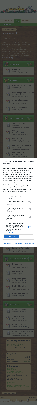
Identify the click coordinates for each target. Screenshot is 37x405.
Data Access (18, 243)
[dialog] (18, 202)
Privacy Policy (29, 243)
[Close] (33, 162)
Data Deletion (7, 243)
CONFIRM (11, 236)
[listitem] (18, 197)
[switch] (29, 202)
